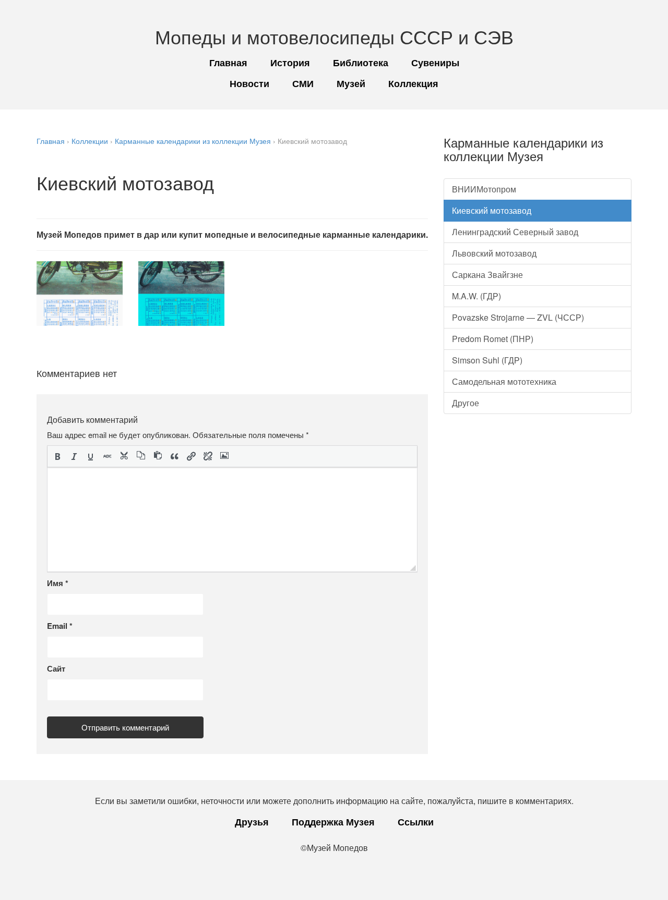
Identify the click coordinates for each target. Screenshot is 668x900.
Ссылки (416, 822)
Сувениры (435, 62)
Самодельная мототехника (504, 381)
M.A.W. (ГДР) (476, 296)
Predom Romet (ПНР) (492, 339)
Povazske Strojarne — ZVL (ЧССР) (518, 317)
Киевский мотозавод (491, 210)
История (290, 62)
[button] (57, 456)
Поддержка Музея (333, 822)
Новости (249, 83)
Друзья (252, 822)
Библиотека (360, 62)
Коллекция (413, 83)
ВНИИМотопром (484, 189)
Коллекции (89, 141)
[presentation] (57, 456)
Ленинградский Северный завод (515, 232)
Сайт (56, 668)
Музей (351, 83)
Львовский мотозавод (494, 253)
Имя (57, 583)
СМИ (303, 83)
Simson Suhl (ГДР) (487, 360)
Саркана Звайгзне (487, 275)
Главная (228, 62)
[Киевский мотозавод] (80, 293)
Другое (465, 403)
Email (60, 626)
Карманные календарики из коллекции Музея (193, 141)
